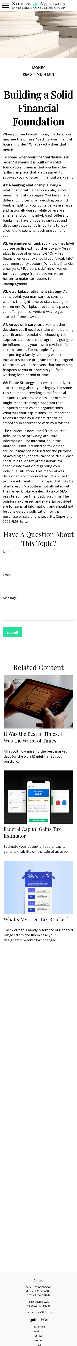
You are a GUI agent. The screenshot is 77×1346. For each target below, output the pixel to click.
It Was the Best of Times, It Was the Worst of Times (34, 737)
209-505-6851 (43, 1291)
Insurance (38, 1340)
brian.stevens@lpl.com (38, 1312)
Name (7, 551)
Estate (38, 1335)
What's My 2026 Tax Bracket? (36, 919)
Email (7, 575)
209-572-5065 (42, 1287)
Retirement (38, 1326)
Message (10, 598)
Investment (38, 1331)
